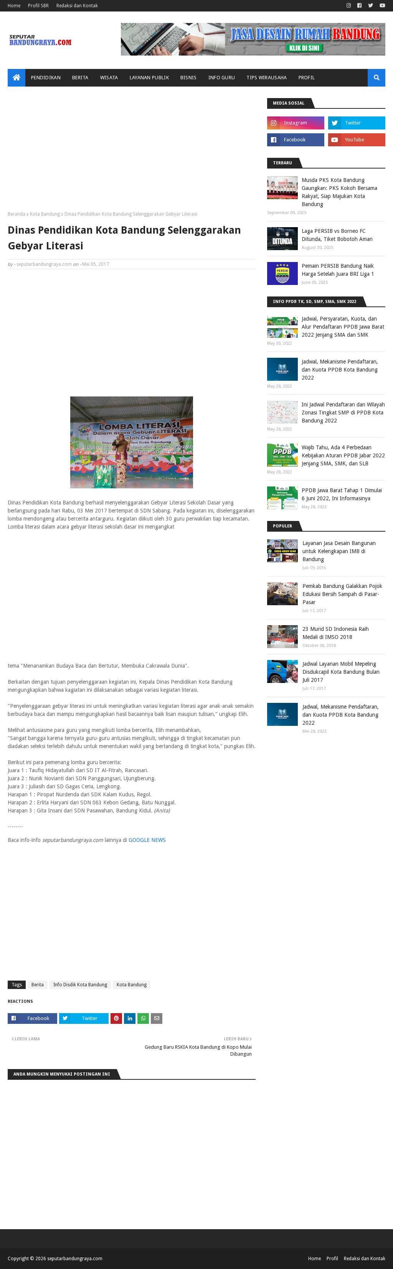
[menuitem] (16, 78)
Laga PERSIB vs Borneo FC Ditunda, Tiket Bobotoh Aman (337, 235)
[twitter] (370, 5)
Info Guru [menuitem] (221, 77)
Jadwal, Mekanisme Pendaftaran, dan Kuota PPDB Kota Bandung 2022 (340, 370)
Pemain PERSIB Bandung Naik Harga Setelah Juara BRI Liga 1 (338, 270)
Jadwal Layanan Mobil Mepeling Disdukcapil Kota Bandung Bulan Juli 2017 (341, 672)
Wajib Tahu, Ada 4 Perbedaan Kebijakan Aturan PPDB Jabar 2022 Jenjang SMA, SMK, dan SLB (343, 455)
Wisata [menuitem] (109, 77)
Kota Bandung (45, 214)
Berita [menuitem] (80, 77)
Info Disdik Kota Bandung (80, 984)
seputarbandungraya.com (44, 264)
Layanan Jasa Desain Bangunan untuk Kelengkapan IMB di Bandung (339, 551)
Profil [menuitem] (307, 77)
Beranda (16, 214)
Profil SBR (38, 5)
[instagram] (349, 5)
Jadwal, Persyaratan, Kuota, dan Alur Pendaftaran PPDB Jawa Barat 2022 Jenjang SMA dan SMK (343, 327)
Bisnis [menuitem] (188, 77)
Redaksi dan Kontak (77, 5)
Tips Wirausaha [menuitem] (266, 77)
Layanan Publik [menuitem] (149, 77)
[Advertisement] (132, 151)
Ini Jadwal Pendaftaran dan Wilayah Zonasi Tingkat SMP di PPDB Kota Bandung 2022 (343, 412)
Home (14, 5)
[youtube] (381, 5)
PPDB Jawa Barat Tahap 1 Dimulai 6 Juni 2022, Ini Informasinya (342, 494)
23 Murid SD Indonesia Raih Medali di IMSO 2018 (335, 633)
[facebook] (359, 5)
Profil (332, 1258)
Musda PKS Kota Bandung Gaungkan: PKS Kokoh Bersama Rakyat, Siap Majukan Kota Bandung (339, 192)
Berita (37, 984)
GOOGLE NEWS (147, 840)
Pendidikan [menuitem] (46, 77)
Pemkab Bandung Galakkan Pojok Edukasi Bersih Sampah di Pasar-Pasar (342, 594)
